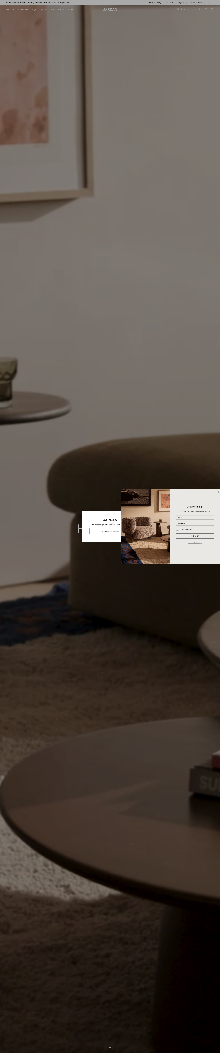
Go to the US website (110, 531)
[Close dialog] (217, 492)
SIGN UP (195, 536)
